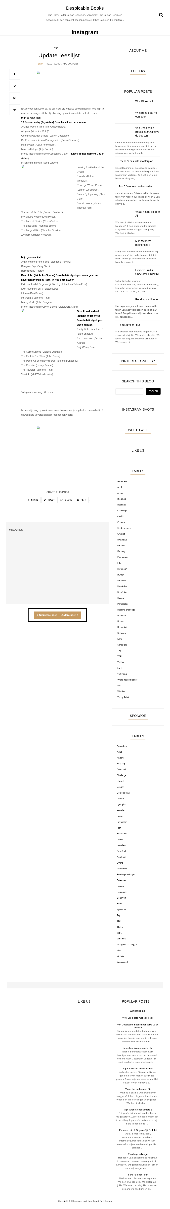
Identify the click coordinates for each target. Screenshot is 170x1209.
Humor (120, 574)
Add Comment (70, 64)
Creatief (121, 534)
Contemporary (124, 528)
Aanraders (122, 481)
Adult (119, 487)
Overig (120, 598)
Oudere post (68, 615)
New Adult (122, 586)
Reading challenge (126, 610)
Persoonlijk (122, 604)
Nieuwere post (48, 615)
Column (121, 522)
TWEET (50, 500)
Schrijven (121, 633)
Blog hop (121, 499)
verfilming (122, 674)
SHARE (34, 500)
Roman (120, 621)
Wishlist (121, 691)
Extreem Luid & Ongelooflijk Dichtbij (138, 1130)
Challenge (122, 510)
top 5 (119, 668)
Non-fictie (122, 592)
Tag (119, 650)
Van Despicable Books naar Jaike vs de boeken (138, 1026)
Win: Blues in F (138, 1010)
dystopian (122, 539)
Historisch (122, 569)
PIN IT (83, 500)
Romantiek (122, 627)
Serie (119, 639)
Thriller (120, 662)
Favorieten (122, 557)
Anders (120, 493)
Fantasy (121, 551)
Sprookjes (122, 645)
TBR (56, 48)
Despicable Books (85, 8)
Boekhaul (121, 504)
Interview (121, 580)
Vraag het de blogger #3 (138, 1089)
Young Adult (123, 697)
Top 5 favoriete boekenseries (138, 1068)
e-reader (121, 545)
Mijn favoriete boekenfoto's (138, 1109)
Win (119, 685)
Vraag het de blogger (127, 680)
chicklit (120, 516)
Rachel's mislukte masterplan (138, 1048)
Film (119, 563)
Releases (121, 615)
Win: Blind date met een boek (137, 1017)
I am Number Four (138, 1174)
